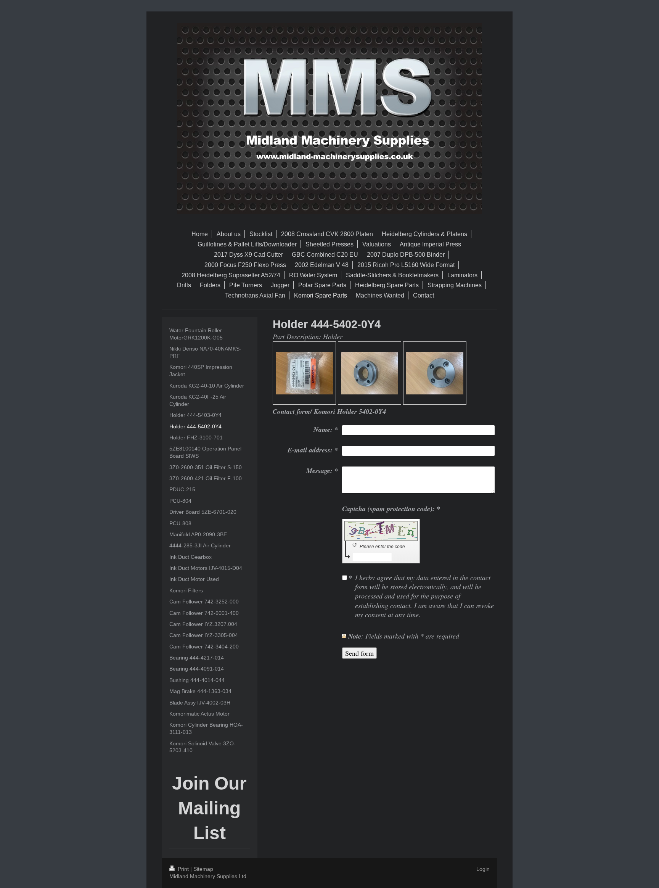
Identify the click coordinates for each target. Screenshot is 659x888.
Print (183, 869)
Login (483, 869)
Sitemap (203, 869)
